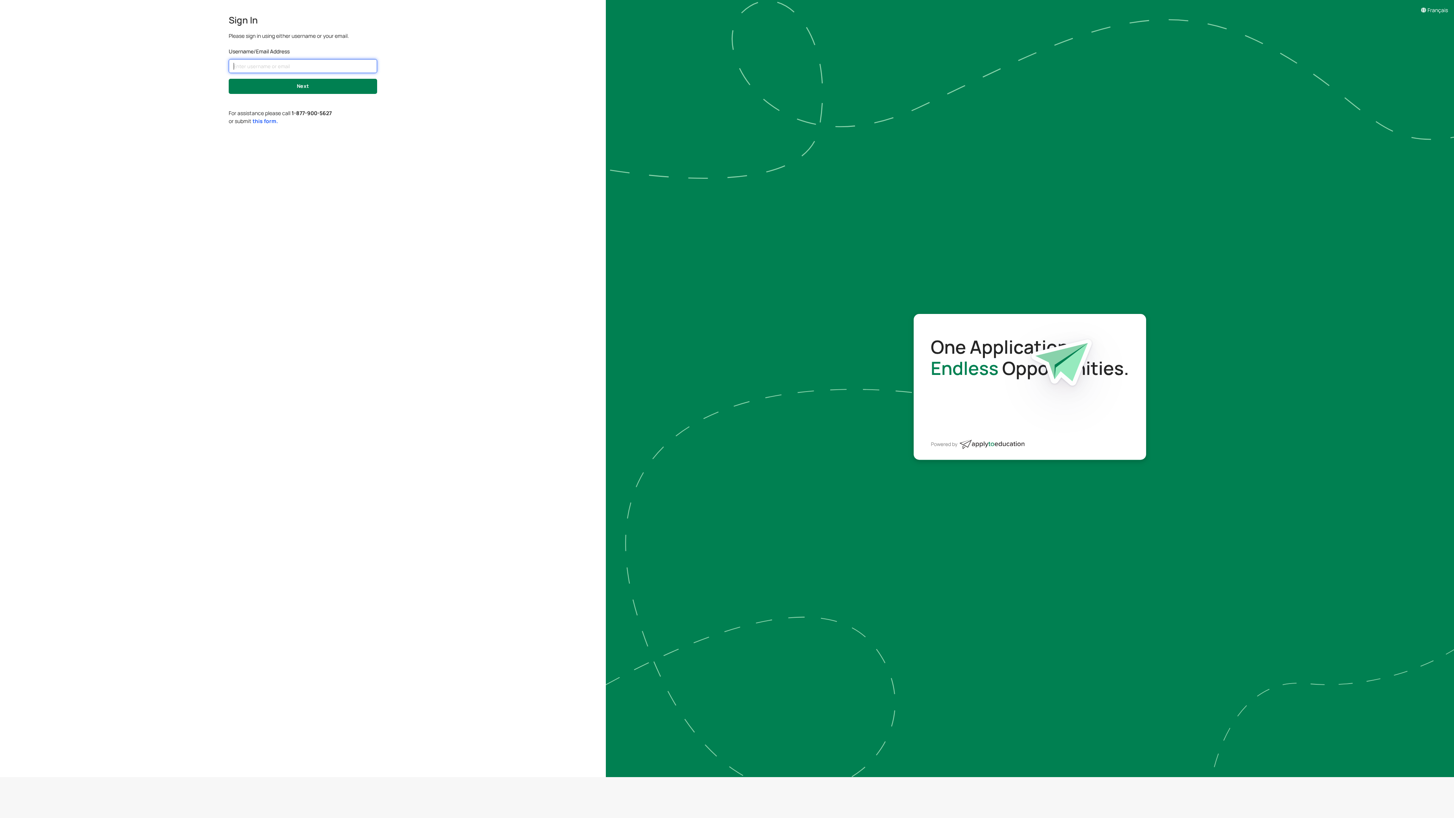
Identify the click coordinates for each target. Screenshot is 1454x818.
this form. (265, 121)
